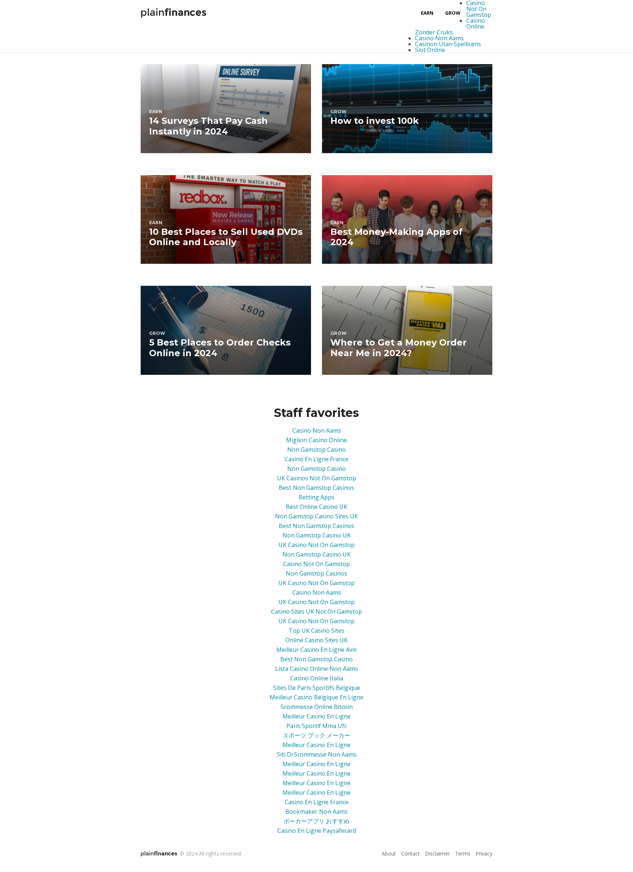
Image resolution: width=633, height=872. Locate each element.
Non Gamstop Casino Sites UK (316, 516)
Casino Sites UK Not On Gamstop (316, 611)
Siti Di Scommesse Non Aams (316, 754)
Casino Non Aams (439, 38)
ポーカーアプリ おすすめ (316, 821)
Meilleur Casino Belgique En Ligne (316, 697)
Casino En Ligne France (316, 459)
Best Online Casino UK (316, 507)
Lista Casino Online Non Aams (316, 669)
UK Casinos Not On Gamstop (316, 478)
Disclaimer (437, 853)
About (389, 853)
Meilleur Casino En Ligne (316, 716)
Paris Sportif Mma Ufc (316, 726)
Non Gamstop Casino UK (316, 535)
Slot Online (430, 50)
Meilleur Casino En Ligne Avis (316, 650)
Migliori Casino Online (316, 440)
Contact (410, 853)
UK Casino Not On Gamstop (316, 545)
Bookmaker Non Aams (316, 812)
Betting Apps (316, 497)
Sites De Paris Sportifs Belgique (316, 688)
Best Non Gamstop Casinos (316, 488)
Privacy (483, 853)
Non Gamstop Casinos (316, 573)
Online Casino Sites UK (316, 640)
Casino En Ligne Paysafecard (316, 831)
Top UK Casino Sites (316, 631)
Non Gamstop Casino (316, 450)
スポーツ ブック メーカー (316, 735)
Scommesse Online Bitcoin (317, 707)
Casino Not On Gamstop (316, 564)
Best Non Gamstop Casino (316, 659)
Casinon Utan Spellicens (448, 44)
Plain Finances (174, 13)
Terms (462, 853)
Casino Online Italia (316, 678)
